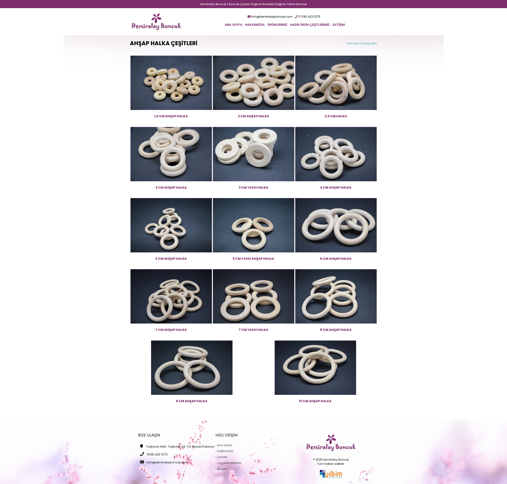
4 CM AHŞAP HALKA (336, 187)
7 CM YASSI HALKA (253, 329)
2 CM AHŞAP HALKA (253, 116)
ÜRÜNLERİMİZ (277, 24)
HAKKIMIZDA (255, 24)
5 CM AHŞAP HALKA (171, 258)
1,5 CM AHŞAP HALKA (171, 116)
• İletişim (221, 469)
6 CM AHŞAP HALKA (336, 258)
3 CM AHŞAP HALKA (171, 187)
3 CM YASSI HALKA (253, 187)
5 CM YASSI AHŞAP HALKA (253, 258)
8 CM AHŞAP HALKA (336, 329)
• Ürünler (221, 457)
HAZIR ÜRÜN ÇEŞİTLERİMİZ (310, 24)
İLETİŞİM (339, 24)
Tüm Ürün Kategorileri (361, 43)
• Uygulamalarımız (228, 463)
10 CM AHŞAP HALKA (315, 401)
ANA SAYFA (233, 24)
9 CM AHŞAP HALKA (191, 401)
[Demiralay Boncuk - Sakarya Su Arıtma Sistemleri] (156, 21)
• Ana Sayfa (223, 445)
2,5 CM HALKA (336, 116)
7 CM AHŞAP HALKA (171, 329)
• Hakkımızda (224, 451)
